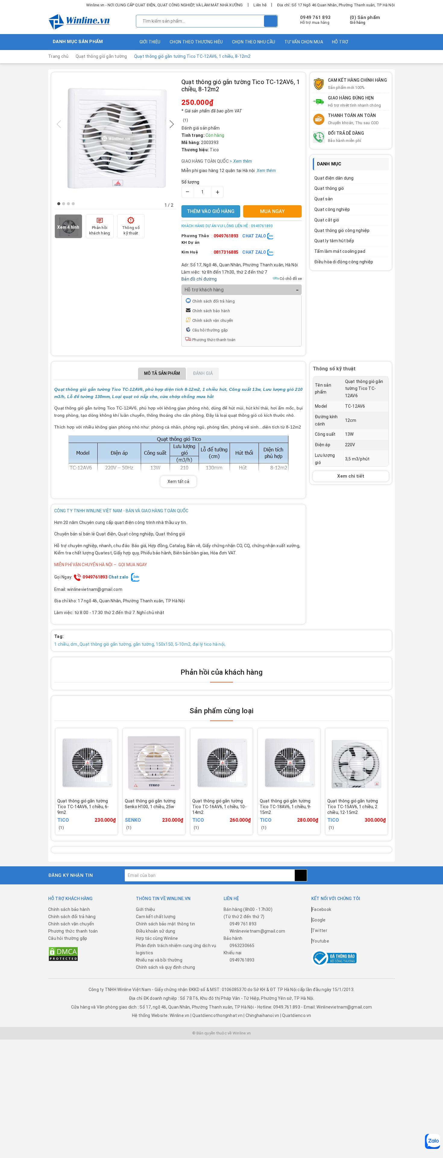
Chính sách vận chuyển (212, 320)
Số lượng (190, 182)
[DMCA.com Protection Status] (63, 953)
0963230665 (242, 945)
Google (319, 920)
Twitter (319, 930)
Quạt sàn (323, 198)
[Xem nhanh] (116, 811)
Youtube (320, 941)
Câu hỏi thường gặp (210, 330)
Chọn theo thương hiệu (196, 41)
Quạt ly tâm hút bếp (334, 240)
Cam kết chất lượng (156, 916)
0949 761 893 (315, 17)
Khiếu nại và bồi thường (159, 960)
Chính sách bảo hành (211, 311)
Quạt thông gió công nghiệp (342, 230)
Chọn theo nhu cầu (253, 41)
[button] (58, 203)
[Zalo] (432, 1141)
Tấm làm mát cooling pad (339, 251)
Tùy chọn (365, 815)
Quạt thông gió (329, 188)
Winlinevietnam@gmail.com (257, 931)
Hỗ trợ (340, 41)
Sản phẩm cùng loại (221, 711)
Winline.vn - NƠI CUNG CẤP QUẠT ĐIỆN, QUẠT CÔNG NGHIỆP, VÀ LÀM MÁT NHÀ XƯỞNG (164, 5)
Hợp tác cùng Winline (157, 938)
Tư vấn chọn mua (303, 41)
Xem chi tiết (350, 476)
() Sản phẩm (365, 20)
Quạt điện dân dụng (334, 178)
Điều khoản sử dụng (155, 931)
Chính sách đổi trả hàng (213, 301)
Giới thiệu (150, 41)
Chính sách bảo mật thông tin (165, 923)
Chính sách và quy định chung (165, 967)
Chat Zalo (254, 236)
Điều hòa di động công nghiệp (343, 261)
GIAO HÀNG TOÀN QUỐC (213, 161)
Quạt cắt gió (326, 220)
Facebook (321, 909)
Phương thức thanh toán (214, 339)
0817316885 (226, 252)
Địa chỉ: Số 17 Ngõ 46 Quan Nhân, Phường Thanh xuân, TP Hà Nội (336, 5)
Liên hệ (259, 5)
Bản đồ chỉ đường (199, 279)
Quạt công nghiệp (332, 209)
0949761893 (226, 236)
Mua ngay (95, 815)
